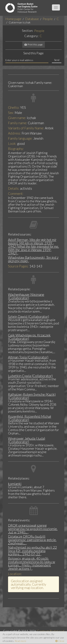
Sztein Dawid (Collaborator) (28, 316)
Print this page (35, 44)
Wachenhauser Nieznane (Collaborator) (26, 296)
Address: (14, 133)
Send (56, 59)
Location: (15, 574)
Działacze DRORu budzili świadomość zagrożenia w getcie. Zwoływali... (32, 539)
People (48, 19)
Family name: (17, 123)
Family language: (20, 138)
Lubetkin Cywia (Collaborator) (30, 376)
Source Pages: (18, 266)
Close (61, 640)
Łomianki (14, 484)
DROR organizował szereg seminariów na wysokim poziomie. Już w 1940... (33, 528)
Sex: (11, 112)
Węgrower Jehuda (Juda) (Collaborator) (26, 440)
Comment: (15, 193)
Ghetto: (13, 107)
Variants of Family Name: (26, 128)
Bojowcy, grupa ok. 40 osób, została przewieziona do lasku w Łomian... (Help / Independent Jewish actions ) (31, 563)
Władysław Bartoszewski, (33, 259)
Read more (20, 640)
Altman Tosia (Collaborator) (28, 357)
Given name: (17, 117)
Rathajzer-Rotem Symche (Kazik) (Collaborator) (32, 396)
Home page (13, 19)
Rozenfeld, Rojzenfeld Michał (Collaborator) (29, 418)
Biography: (16, 148)
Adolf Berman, (33, 246)
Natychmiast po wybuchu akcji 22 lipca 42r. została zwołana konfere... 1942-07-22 (32, 550)
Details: (13, 188)
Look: (12, 143)
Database (32, 19)
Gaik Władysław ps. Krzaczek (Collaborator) (29, 337)
